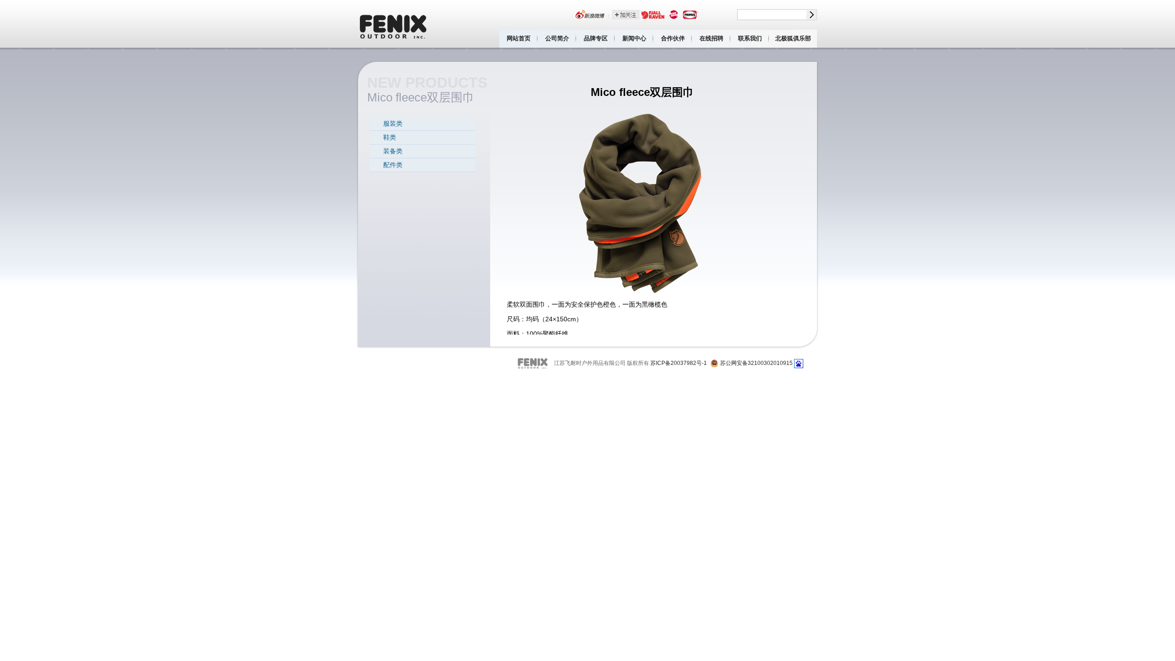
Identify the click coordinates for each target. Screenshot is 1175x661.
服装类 (393, 123)
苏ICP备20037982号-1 (678, 363)
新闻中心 (634, 38)
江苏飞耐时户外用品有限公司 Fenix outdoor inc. (394, 24)
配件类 (393, 164)
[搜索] (811, 14)
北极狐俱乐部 (793, 38)
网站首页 (519, 38)
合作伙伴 (673, 38)
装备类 (393, 151)
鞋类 (389, 137)
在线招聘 (711, 38)
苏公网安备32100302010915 (756, 363)
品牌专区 (596, 38)
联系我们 (750, 38)
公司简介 (557, 38)
